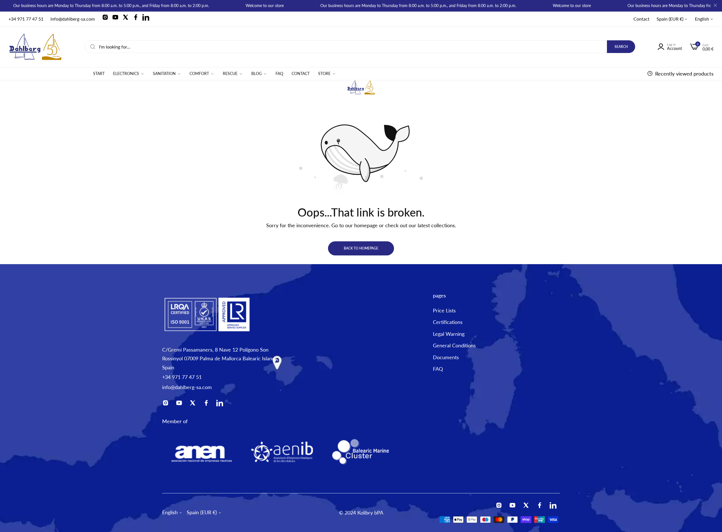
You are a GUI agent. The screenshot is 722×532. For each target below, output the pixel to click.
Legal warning (449, 333)
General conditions (454, 345)
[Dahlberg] (35, 47)
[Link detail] (107, 19)
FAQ (438, 369)
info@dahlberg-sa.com (187, 387)
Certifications (448, 322)
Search (621, 47)
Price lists (444, 310)
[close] (715, 5)
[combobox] (360, 46)
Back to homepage (361, 248)
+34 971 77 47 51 (182, 377)
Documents (446, 357)
